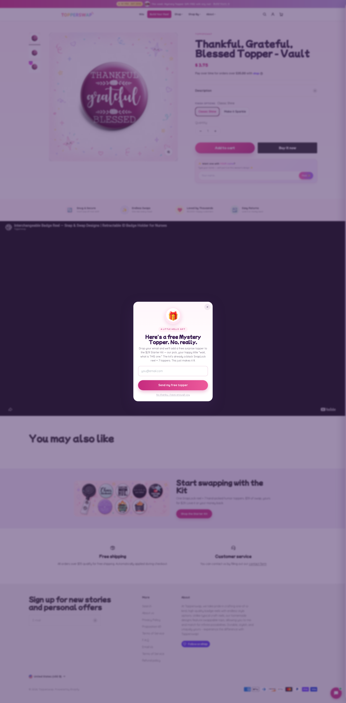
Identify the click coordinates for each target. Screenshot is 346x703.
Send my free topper (173, 385)
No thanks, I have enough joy (173, 394)
